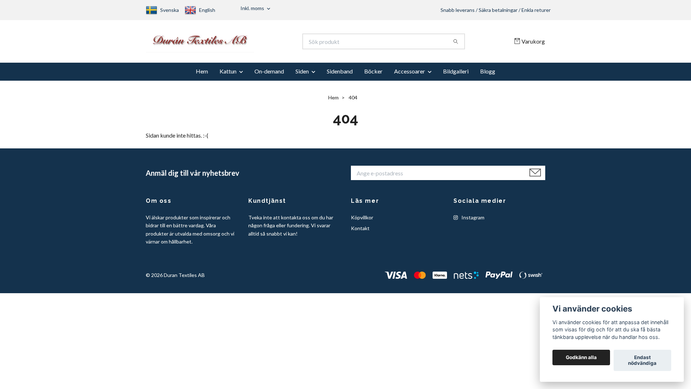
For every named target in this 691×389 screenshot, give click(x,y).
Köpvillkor (362, 221)
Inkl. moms (252, 8)
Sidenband (340, 74)
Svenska (169, 10)
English (207, 10)
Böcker (373, 74)
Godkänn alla (581, 358)
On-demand (269, 74)
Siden (302, 74)
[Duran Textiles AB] (246, 43)
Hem (202, 74)
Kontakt (360, 232)
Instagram (472, 221)
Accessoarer (409, 74)
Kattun (228, 74)
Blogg (487, 74)
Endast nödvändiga (642, 360)
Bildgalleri (456, 74)
